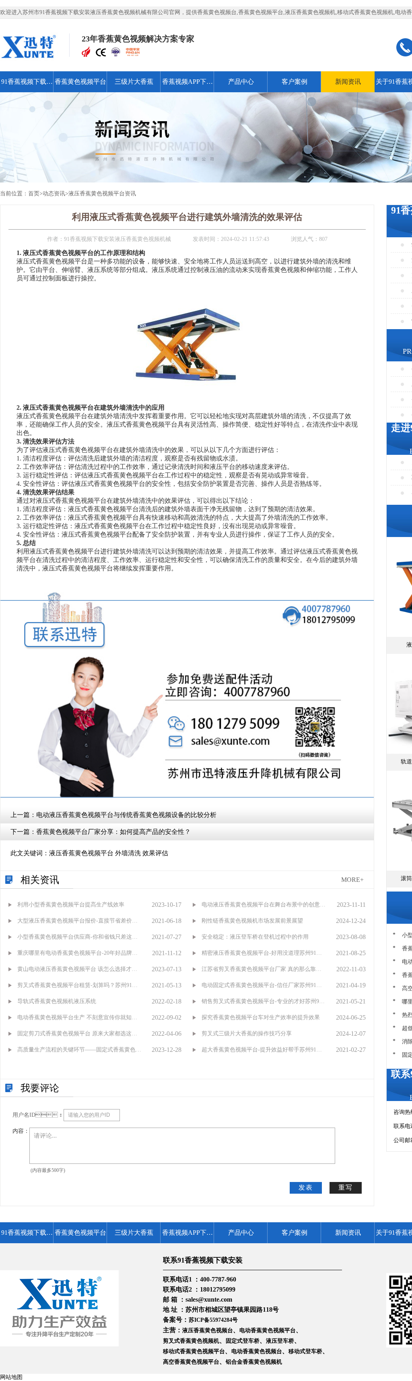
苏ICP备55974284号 (213, 1320)
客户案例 (294, 81)
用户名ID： (38, 1115)
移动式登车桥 (305, 1351)
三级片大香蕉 (134, 81)
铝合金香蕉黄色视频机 (254, 1362)
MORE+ (352, 879)
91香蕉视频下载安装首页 (27, 85)
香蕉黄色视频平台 (80, 81)
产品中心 (241, 81)
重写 (345, 1187)
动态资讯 (54, 194)
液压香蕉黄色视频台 (207, 1330)
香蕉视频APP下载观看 (187, 85)
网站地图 (11, 1377)
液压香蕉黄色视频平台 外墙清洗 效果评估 (108, 853)
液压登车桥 (280, 1341)
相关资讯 (40, 880)
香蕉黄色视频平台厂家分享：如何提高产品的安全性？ (113, 831)
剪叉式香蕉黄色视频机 (191, 1341)
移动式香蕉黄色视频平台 (194, 1351)
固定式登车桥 (243, 1341)
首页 (33, 194)
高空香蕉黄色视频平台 (191, 1362)
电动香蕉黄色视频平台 (267, 1330)
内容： (20, 1131)
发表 (306, 1187)
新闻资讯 (348, 81)
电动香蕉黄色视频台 (256, 1351)
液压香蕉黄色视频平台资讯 (102, 194)
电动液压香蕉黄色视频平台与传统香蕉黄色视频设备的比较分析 (126, 814)
